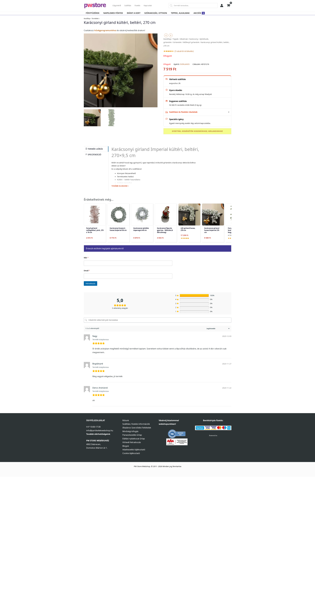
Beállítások (301, 590)
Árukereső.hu (213, 435)
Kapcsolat (148, 5)
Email (87, 271)
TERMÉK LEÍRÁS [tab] (95, 149)
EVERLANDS (185, 64)
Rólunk (125, 420)
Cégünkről (116, 5)
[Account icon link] (221, 5)
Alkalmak (184, 39)
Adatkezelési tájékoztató (133, 449)
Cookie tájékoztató (131, 453)
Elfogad (301, 579)
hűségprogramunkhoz (105, 30)
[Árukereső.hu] (177, 433)
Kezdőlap (167, 39)
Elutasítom (301, 585)
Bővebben (262, 590)
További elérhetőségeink (98, 434)
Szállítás (127, 5)
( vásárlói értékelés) (184, 51)
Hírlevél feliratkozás (131, 442)
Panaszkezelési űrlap (132, 435)
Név (86, 258)
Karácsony (193, 39)
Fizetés (137, 5)
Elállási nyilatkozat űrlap (133, 438)
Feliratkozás (90, 283)
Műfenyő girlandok (191, 42)
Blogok (125, 446)
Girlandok (177, 42)
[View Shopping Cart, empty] (228, 5)
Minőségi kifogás (130, 431)
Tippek (175, 39)
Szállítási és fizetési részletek (183, 112)
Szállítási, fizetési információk (136, 424)
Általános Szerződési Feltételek (136, 427)
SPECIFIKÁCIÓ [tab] (94, 154)
